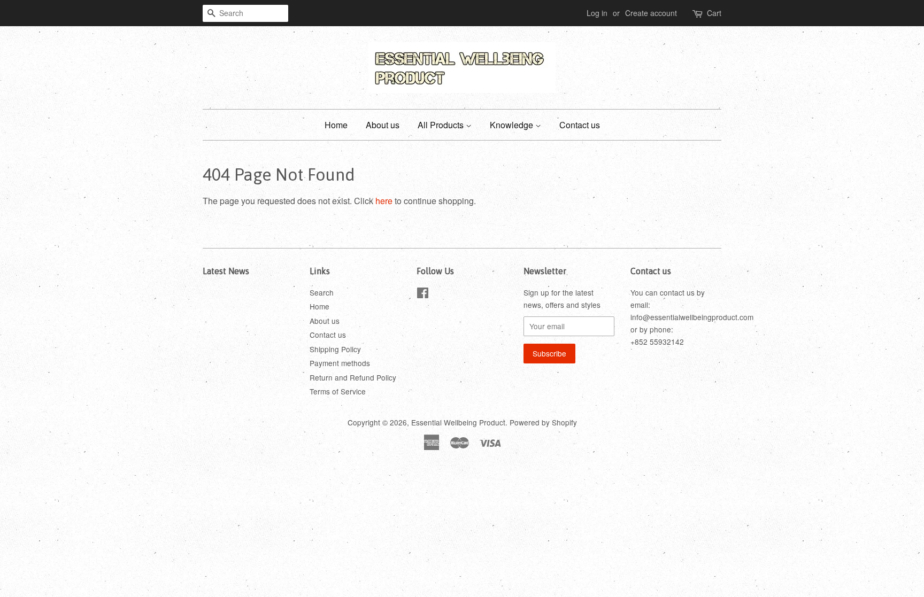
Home (336, 125)
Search (322, 292)
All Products (442, 125)
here (383, 201)
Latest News (226, 271)
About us (382, 125)
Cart (714, 12)
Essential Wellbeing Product (458, 422)
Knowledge (512, 125)
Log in (597, 12)
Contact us (579, 125)
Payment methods (340, 363)
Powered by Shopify (543, 422)
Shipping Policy (335, 349)
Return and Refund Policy (353, 377)
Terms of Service (338, 391)
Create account (651, 12)
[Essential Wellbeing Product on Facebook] (423, 294)
